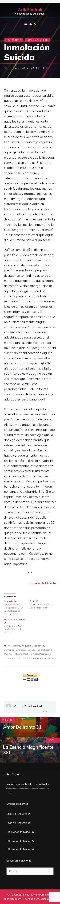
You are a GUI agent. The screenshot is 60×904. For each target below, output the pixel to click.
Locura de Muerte (37, 40)
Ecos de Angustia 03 (18, 813)
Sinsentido (24, 658)
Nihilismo (17, 653)
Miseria (48, 649)
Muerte (7, 653)
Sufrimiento (37, 658)
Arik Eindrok (30, 9)
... (45, 709)
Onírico (34, 653)
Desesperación (35, 649)
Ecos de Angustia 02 (18, 822)
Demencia (9, 649)
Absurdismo (14, 645)
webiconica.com (47, 898)
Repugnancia (11, 658)
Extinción (34, 601)
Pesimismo (45, 653)
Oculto (26, 653)
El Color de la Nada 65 (20, 841)
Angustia (26, 645)
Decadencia (38, 645)
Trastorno (49, 658)
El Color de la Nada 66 (20, 832)
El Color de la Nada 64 (20, 849)
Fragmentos (13, 40)
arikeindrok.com (12, 898)
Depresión (21, 649)
